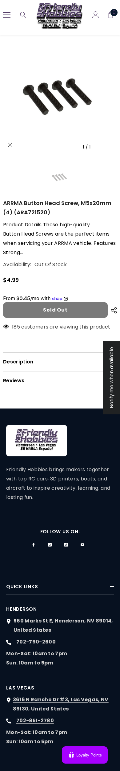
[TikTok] (66, 545)
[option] (60, 96)
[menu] (6, 15)
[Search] (23, 15)
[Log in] (95, 14)
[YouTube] (82, 545)
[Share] (112, 310)
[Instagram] (50, 545)
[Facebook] (33, 545)
